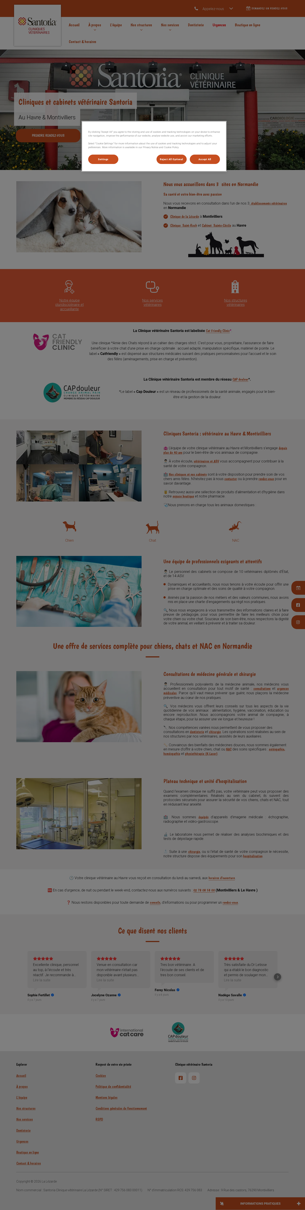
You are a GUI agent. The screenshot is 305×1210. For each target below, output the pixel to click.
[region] (154, 146)
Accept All (204, 159)
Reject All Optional (171, 159)
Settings (103, 159)
